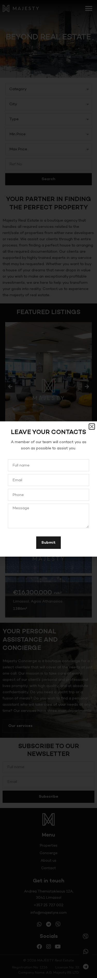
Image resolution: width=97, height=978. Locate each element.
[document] (48, 489)
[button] (91, 426)
